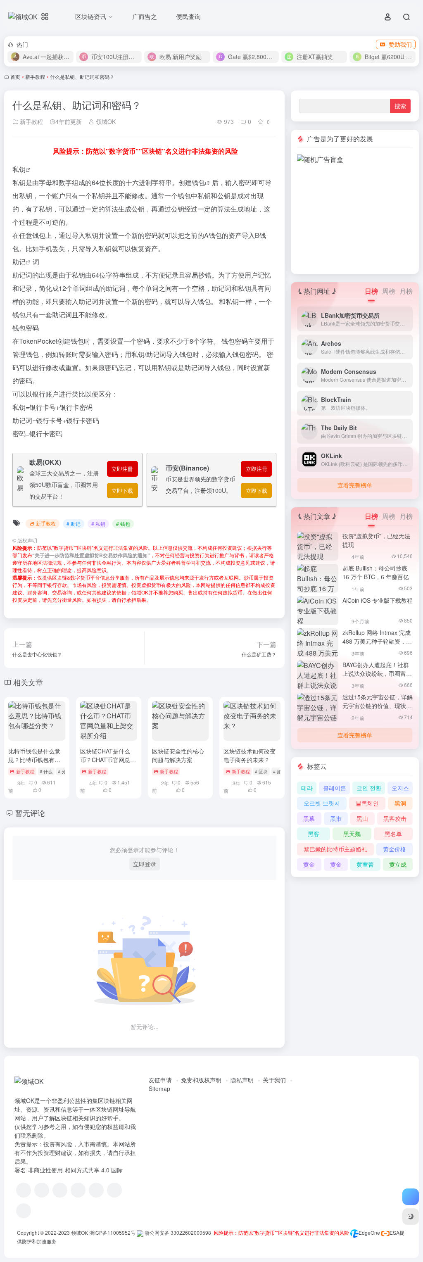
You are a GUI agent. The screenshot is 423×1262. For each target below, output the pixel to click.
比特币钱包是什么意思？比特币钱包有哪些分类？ (34, 759)
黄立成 (397, 864)
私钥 (19, 169)
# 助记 (74, 523)
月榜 (406, 291)
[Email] (23, 1210)
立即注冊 (122, 469)
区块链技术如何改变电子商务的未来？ (249, 755)
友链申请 (160, 1080)
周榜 (388, 291)
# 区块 (261, 771)
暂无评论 (30, 812)
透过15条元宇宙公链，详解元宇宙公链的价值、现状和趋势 (377, 705)
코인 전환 (368, 788)
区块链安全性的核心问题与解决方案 (178, 755)
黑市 (336, 818)
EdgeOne (369, 1232)
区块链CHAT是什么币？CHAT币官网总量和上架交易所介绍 (108, 759)
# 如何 (279, 771)
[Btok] (59, 1190)
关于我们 (274, 1080)
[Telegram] (78, 1190)
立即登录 (144, 864)
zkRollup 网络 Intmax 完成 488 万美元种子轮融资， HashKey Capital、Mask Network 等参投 (376, 645)
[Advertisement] (355, 216)
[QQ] (41, 1190)
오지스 (400, 788)
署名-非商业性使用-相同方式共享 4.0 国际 (68, 1170)
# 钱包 (123, 523)
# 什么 (46, 771)
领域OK (105, 121)
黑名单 (393, 833)
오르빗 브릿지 (322, 803)
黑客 (313, 833)
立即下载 (122, 490)
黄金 (309, 864)
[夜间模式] (410, 1216)
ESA (394, 1232)
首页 (15, 76)
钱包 (198, 182)
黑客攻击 (394, 818)
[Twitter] (96, 1190)
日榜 (371, 291)
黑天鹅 (352, 833)
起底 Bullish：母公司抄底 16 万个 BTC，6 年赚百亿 (375, 572)
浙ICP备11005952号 (112, 1232)
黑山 (362, 818)
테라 (307, 788)
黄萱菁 (365, 864)
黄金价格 (394, 849)
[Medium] (114, 1190)
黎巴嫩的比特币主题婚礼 (335, 849)
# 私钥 (98, 523)
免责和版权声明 (201, 1080)
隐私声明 (242, 1080)
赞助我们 (400, 44)
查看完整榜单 (354, 485)
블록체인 (367, 803)
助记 (19, 261)
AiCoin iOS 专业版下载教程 (377, 600)
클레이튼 (334, 788)
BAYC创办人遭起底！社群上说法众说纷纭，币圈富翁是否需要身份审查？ (377, 673)
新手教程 (35, 76)
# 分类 (64, 771)
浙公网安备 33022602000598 (177, 1232)
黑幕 (309, 818)
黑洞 (400, 803)
